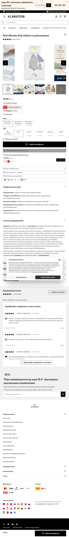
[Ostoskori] (65, 16)
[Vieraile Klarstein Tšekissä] (4, 508)
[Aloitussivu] (6, 28)
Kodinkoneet (12, 28)
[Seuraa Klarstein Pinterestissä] (17, 524)
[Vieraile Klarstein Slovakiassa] (29, 504)
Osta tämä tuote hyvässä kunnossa (17, 155)
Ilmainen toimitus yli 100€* (57, 11)
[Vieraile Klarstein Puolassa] (11, 508)
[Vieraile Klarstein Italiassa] (18, 504)
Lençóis (45, 28)
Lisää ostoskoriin (36, 144)
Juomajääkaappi (8, 446)
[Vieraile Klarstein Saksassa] (4, 504)
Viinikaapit (6, 418)
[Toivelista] (60, 16)
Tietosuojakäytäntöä (40, 504)
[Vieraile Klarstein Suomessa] (25, 508)
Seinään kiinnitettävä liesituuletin (14, 454)
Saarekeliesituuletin (9, 430)
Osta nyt (49, 5)
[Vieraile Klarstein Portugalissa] (7, 512)
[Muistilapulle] (65, 35)
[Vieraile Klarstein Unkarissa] (7, 508)
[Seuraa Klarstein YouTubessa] (13, 524)
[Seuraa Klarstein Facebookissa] (8, 524)
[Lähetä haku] (3, 22)
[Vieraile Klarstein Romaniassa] (18, 508)
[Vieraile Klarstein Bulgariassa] (22, 508)
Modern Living (23, 28)
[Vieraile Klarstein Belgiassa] (29, 508)
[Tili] (56, 16)
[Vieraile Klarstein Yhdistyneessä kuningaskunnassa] (25, 504)
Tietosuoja (6, 527)
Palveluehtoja (50, 504)
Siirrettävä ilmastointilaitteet (13, 422)
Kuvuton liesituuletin (9, 434)
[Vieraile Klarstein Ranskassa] (15, 504)
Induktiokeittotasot (9, 457)
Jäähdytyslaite (8, 450)
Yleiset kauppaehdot (32, 527)
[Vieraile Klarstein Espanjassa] (22, 504)
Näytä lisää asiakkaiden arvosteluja (37, 362)
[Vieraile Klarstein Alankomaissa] (4, 512)
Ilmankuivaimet (8, 426)
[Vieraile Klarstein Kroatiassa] (15, 508)
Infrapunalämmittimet (10, 438)
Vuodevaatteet (35, 28)
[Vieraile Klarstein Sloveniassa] (11, 512)
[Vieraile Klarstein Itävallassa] (7, 504)
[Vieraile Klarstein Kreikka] (15, 512)
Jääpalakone (7, 442)
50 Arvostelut (16, 39)
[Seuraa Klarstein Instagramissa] (4, 524)
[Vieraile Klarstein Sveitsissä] (11, 504)
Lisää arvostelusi (58, 292)
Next (63, 62)
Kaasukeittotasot (9, 461)
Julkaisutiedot (17, 527)
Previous (5, 62)
